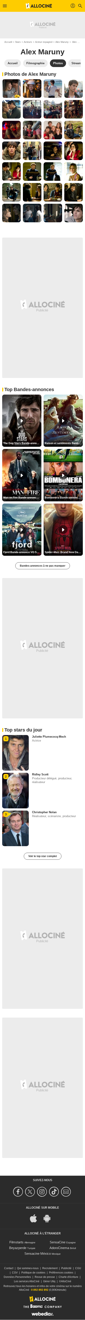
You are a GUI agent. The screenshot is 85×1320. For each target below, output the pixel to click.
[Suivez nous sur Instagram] (42, 1192)
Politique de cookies (33, 1272)
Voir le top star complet (42, 856)
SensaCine (57, 1242)
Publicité (66, 1268)
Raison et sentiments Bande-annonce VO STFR (64, 443)
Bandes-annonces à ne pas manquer (42, 565)
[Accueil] (39, 6)
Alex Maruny (62, 42)
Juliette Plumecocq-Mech (49, 736)
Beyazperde (17, 1248)
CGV (15, 1272)
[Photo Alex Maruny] (11, 88)
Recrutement (50, 1268)
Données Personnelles (17, 1277)
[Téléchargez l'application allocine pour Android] (49, 1218)
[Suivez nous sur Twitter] (30, 1192)
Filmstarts (16, 1242)
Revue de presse (45, 1277)
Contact (8, 1268)
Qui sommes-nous (28, 1268)
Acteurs (28, 42)
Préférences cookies (61, 1272)
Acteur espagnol (43, 42)
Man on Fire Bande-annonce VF (22, 497)
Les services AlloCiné (26, 1281)
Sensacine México (37, 1253)
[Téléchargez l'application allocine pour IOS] (35, 1218)
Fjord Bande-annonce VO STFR (22, 552)
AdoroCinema (59, 1248)
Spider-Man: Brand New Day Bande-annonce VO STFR (64, 552)
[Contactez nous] (66, 1192)
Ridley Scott (40, 774)
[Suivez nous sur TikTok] (54, 1192)
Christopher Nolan (44, 812)
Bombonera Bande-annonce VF (64, 497)
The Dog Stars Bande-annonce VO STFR (22, 443)
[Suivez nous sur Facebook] (18, 1192)
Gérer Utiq (49, 1281)
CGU (78, 1268)
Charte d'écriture (68, 1277)
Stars (18, 42)
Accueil (8, 42)
